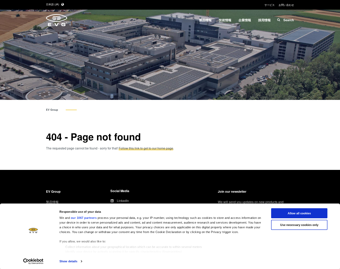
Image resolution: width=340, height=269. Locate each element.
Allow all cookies (299, 213)
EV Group (52, 109)
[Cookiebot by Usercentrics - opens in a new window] (33, 261)
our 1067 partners (84, 217)
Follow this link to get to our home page (146, 148)
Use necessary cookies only (299, 225)
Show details (68, 261)
